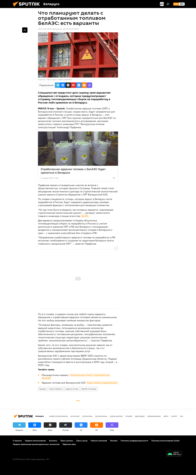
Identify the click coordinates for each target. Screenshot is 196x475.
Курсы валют (116, 416)
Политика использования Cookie (165, 440)
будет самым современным (102, 382)
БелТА (85, 216)
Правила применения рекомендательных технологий (36, 444)
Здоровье (140, 416)
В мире (129, 416)
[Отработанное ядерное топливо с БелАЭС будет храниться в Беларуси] (78, 149)
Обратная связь (69, 444)
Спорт (174, 416)
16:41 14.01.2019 (44, 29)
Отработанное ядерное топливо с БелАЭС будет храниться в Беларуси (73, 170)
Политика (87, 416)
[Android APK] (174, 454)
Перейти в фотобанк (64, 80)
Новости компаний (99, 440)
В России (75, 416)
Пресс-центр (81, 440)
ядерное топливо (72, 389)
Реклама (113, 440)
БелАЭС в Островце (89, 389)
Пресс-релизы (66, 440)
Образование (154, 416)
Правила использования (35, 440)
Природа (42, 389)
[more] (114, 178)
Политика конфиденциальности (134, 440)
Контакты (53, 440)
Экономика (101, 416)
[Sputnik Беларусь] (27, 7)
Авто (165, 416)
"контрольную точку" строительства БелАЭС (76, 377)
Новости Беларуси (56, 389)
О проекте (17, 440)
